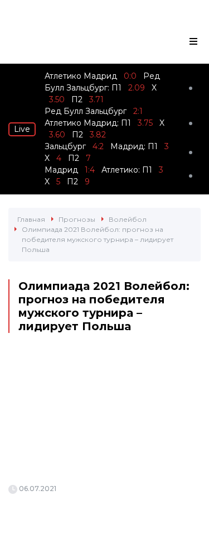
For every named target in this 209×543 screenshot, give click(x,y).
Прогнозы (77, 219)
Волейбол (128, 219)
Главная (31, 219)
